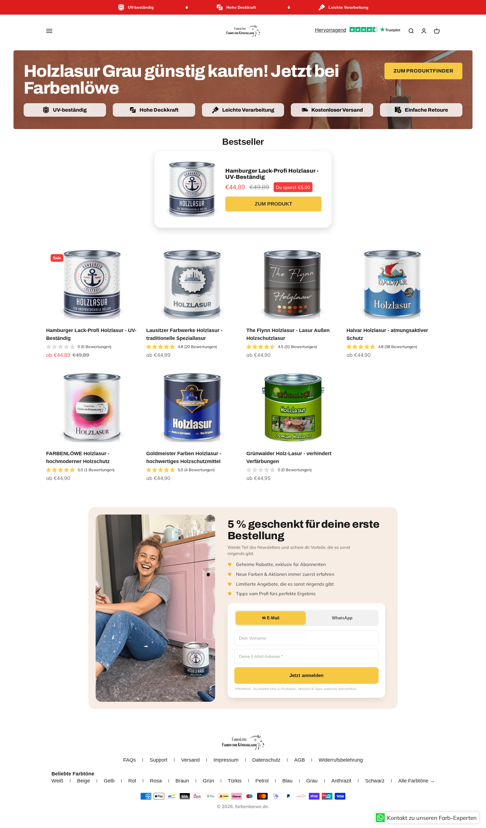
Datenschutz (266, 760)
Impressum (225, 760)
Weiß (57, 781)
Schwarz (374, 781)
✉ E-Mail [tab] (270, 617)
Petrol (262, 781)
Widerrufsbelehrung (341, 760)
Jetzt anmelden (306, 675)
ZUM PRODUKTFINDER (423, 71)
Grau (312, 781)
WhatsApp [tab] (342, 617)
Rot (132, 781)
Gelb (109, 781)
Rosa (156, 781)
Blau (287, 781)
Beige (83, 781)
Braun (182, 781)
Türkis (235, 781)
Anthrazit (341, 781)
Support (158, 760)
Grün (208, 781)
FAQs (129, 760)
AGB (299, 760)
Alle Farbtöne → (416, 781)
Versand (190, 760)
